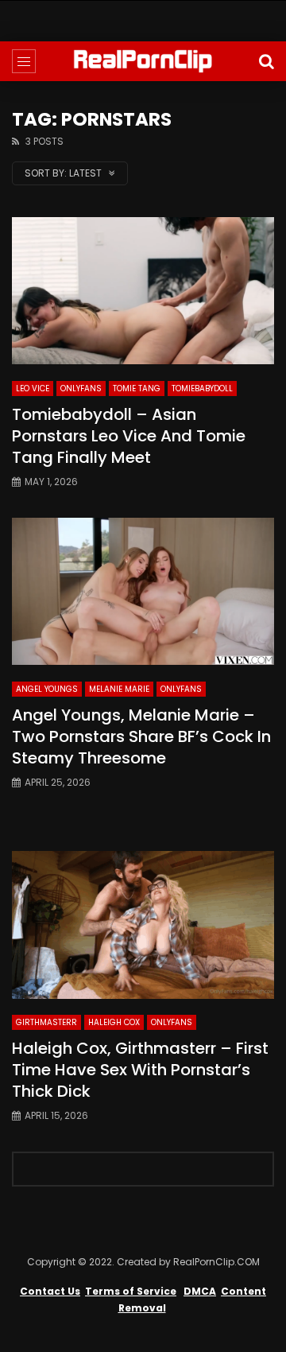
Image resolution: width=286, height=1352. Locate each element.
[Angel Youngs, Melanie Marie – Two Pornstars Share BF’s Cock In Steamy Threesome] (143, 592)
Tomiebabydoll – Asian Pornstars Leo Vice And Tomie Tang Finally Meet (128, 435)
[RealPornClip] (143, 61)
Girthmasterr (46, 1022)
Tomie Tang (136, 388)
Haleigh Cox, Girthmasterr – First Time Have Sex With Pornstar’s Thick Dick (140, 1069)
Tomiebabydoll (202, 388)
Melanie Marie (119, 689)
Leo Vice (32, 388)
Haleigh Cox (114, 1022)
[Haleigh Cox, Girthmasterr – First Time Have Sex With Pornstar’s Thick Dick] (143, 925)
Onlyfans (81, 388)
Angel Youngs (47, 689)
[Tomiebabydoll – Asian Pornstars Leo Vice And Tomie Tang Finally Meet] (143, 291)
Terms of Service (130, 1291)
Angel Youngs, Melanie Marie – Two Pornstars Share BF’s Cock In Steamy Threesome (141, 736)
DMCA (200, 1291)
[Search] (266, 61)
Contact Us (50, 1291)
